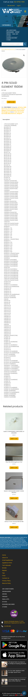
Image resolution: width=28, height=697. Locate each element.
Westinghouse (6, 112)
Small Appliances (7, 560)
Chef (15, 112)
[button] (24, 55)
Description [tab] (6, 119)
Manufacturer (12, 113)
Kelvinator (17, 109)
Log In (18, 5)
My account (11, 5)
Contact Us (5, 578)
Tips (3, 573)
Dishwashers (10, 32)
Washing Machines (12, 38)
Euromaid (11, 109)
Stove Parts (20, 110)
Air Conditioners (11, 30)
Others (9, 40)
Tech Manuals (6, 565)
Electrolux (12, 49)
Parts (22, 109)
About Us (5, 558)
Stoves (9, 36)
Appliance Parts (7, 563)
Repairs (4, 570)
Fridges (9, 34)
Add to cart (11, 102)
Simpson (4, 110)
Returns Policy (6, 583)
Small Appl (15, 34)
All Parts (20, 107)
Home (3, 49)
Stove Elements (12, 110)
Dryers (17, 32)
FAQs (3, 575)
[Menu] (25, 11)
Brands (7, 49)
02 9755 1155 (19, 2)
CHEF (24, 107)
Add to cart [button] (14, 439)
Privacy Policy (6, 581)
